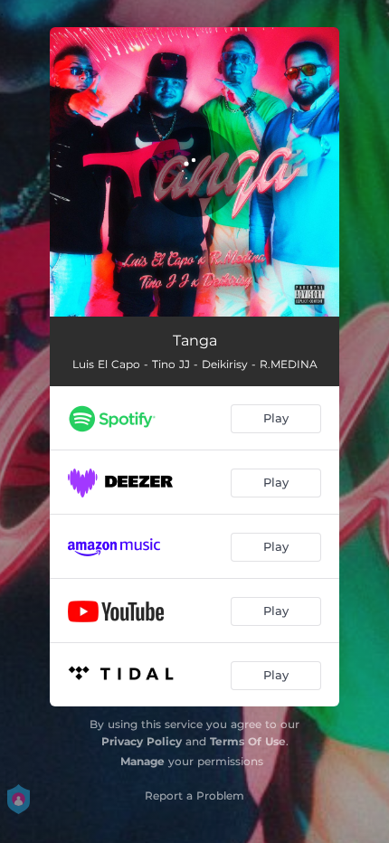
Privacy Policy (141, 741)
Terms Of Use (248, 741)
